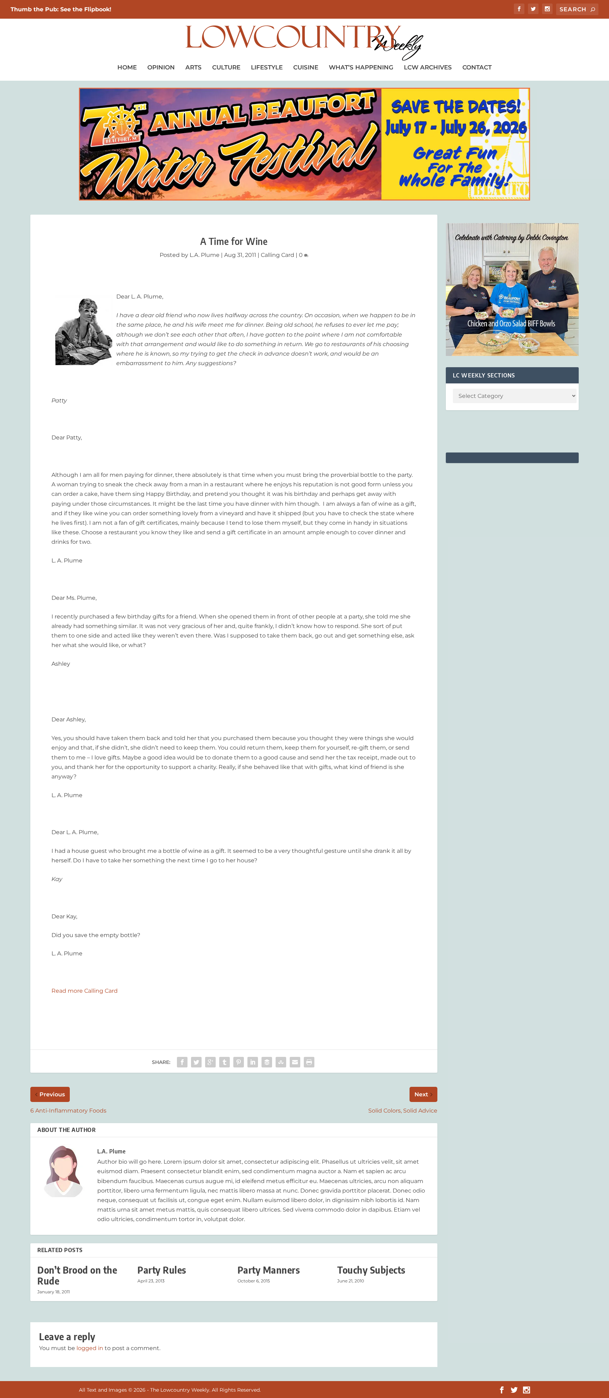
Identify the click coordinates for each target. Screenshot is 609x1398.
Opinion (161, 67)
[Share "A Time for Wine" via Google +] (210, 1062)
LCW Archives (428, 67)
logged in (89, 1348)
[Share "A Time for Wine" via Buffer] (267, 1062)
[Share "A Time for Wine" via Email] (295, 1062)
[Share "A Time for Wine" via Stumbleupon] (281, 1062)
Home (127, 67)
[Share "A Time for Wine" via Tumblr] (224, 1062)
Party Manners (269, 1270)
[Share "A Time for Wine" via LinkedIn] (253, 1062)
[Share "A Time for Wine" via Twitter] (196, 1062)
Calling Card (277, 255)
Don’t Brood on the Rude (77, 1275)
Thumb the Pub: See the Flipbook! (61, 9)
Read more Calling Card (84, 990)
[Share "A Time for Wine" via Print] (309, 1062)
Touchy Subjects (371, 1270)
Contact (477, 67)
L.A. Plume (205, 255)
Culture (226, 67)
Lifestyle (267, 67)
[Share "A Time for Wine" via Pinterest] (239, 1062)
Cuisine (305, 67)
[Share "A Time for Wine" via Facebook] (182, 1062)
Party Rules (161, 1270)
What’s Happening (361, 67)
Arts (193, 67)
